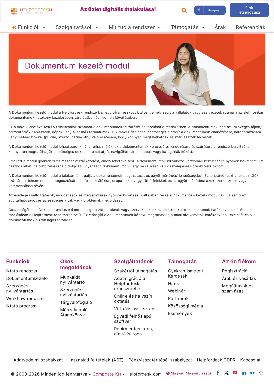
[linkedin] (244, 373)
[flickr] (252, 373)
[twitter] (226, 373)
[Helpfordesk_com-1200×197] (31, 9)
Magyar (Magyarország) (190, 373)
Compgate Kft (106, 374)
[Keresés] (186, 10)
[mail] (261, 373)
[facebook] (218, 373)
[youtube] (235, 373)
